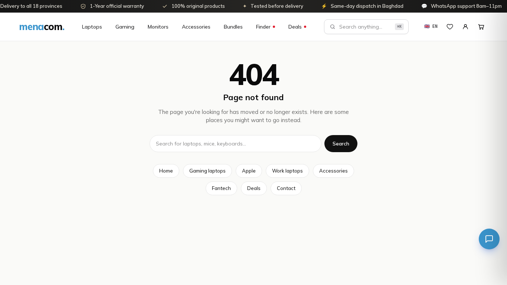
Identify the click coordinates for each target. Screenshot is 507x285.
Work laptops (287, 171)
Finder (263, 26)
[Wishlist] (450, 27)
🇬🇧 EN (431, 26)
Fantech (221, 188)
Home (166, 171)
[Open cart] (481, 27)
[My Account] (465, 27)
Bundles (233, 26)
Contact (286, 188)
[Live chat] (489, 239)
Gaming (124, 26)
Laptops (92, 26)
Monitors (158, 26)
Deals (295, 26)
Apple (249, 171)
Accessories (196, 26)
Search (341, 143)
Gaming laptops (207, 171)
